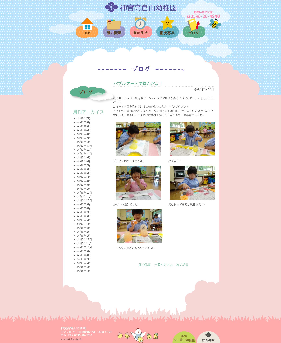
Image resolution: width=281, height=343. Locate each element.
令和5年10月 (84, 247)
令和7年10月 (84, 153)
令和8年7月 (84, 118)
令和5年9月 (84, 251)
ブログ (194, 30)
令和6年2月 (84, 231)
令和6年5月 (84, 220)
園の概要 (114, 30)
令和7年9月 (84, 157)
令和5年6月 (84, 263)
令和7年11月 (84, 149)
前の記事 (145, 264)
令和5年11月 (84, 243)
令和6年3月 (84, 227)
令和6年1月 (84, 235)
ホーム (87, 30)
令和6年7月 (84, 212)
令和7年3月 (84, 181)
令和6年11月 (84, 196)
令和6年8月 (84, 208)
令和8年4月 (84, 130)
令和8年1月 (84, 141)
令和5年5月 (84, 267)
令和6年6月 (84, 216)
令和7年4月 (84, 177)
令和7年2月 (84, 184)
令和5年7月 (84, 259)
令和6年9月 (84, 204)
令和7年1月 (84, 188)
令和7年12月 (84, 145)
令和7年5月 (84, 173)
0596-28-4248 (203, 14)
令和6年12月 (84, 192)
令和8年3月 (84, 134)
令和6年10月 (84, 200)
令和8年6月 (84, 122)
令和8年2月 (84, 138)
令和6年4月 (84, 224)
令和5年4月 (84, 270)
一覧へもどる (163, 264)
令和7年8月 (84, 161)
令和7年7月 (84, 165)
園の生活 (140, 29)
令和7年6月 (84, 169)
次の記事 (182, 264)
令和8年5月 (84, 126)
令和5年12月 (84, 239)
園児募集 (167, 29)
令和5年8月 (84, 255)
